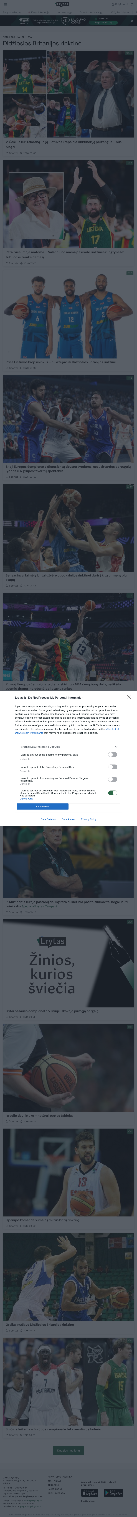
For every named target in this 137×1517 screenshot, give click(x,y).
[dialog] (68, 758)
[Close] (130, 698)
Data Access (68, 819)
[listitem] (68, 747)
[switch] (112, 754)
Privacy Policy (89, 819)
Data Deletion (48, 819)
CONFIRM (42, 806)
